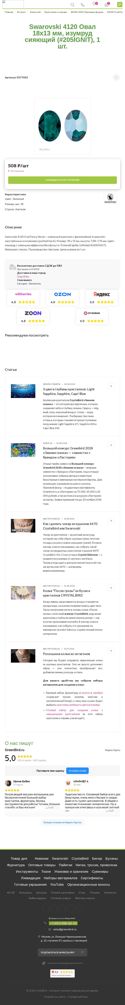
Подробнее (23, 276)
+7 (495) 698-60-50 (63, 923)
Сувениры (100, 871)
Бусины (111, 858)
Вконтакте (45, 908)
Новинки (42, 858)
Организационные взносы (88, 884)
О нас (82, 892)
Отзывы (95, 892)
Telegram (62, 908)
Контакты (110, 892)
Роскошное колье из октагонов (66, 654)
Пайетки (65, 865)
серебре (98, 692)
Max (54, 908)
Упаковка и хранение (71, 871)
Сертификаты (92, 878)
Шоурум (41, 892)
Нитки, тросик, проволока (96, 865)
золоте (86, 692)
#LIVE (11, 892)
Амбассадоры (37, 897)
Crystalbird (80, 858)
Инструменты (27, 871)
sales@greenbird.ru (64, 929)
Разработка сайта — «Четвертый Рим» (66, 996)
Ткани (46, 871)
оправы (95, 704)
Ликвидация (30, 878)
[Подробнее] (111, 386)
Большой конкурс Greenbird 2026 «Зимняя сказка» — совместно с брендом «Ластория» (68, 452)
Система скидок (61, 897)
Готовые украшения (30, 884)
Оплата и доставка (62, 892)
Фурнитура (16, 865)
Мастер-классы (85, 897)
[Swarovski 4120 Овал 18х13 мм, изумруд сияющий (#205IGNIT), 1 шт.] (62, 126)
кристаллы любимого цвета (72, 704)
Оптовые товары (42, 865)
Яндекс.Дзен (79, 908)
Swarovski (60, 858)
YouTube (57, 884)
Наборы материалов (60, 878)
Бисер (97, 858)
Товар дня (19, 858)
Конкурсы (25, 892)
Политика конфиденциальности (65, 963)
